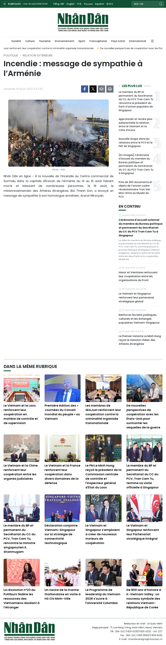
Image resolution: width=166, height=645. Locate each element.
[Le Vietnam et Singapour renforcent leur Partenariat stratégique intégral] (144, 508)
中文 (79, 4)
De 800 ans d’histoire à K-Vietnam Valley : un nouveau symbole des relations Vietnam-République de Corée (143, 598)
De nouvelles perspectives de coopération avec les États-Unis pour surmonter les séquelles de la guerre (143, 416)
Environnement (64, 41)
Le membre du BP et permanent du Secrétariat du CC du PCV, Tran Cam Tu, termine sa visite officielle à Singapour (142, 476)
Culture (30, 41)
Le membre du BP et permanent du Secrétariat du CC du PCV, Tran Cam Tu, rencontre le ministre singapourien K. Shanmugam (20, 538)
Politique (11, 55)
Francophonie (98, 41)
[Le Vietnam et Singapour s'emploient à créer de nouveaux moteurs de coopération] (103, 508)
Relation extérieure (38, 55)
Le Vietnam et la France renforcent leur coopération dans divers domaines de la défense (62, 474)
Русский (88, 4)
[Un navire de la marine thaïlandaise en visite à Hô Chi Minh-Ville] (63, 572)
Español (99, 4)
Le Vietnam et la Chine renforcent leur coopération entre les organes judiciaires (21, 472)
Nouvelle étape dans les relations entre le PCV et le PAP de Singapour (136, 142)
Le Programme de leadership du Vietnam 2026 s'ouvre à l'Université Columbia (102, 596)
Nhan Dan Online (83, 22)
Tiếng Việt (58, 4)
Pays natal (118, 41)
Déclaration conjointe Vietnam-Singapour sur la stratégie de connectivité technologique (61, 534)
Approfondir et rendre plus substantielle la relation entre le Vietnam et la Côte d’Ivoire (135, 124)
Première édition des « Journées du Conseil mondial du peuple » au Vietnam (62, 412)
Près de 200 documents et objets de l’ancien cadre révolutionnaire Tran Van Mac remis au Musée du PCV (135, 189)
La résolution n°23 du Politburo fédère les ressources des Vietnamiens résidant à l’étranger (22, 598)
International (137, 41)
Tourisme (45, 41)
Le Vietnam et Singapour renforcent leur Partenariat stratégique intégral (142, 532)
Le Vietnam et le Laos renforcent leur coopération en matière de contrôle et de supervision (21, 414)
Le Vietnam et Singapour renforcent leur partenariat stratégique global (136, 297)
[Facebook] (84, 89)
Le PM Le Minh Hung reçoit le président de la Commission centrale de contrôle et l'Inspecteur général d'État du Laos (103, 476)
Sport (81, 41)
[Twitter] (93, 89)
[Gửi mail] (101, 89)
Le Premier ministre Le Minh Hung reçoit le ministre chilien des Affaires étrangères (140, 340)
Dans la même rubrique (30, 366)
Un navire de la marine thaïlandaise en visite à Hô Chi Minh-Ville (63, 594)
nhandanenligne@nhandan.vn (145, 639)
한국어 (109, 4)
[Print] (109, 89)
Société (16, 41)
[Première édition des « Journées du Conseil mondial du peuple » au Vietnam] (63, 388)
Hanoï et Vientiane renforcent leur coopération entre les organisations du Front (138, 276)
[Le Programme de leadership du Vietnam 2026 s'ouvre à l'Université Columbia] (103, 572)
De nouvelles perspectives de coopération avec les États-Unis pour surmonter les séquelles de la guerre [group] (65, 48)
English (70, 4)
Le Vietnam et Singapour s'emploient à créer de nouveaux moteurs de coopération (102, 534)
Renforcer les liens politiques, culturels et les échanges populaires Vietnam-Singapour (139, 319)
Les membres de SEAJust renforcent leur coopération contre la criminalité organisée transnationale (103, 414)
